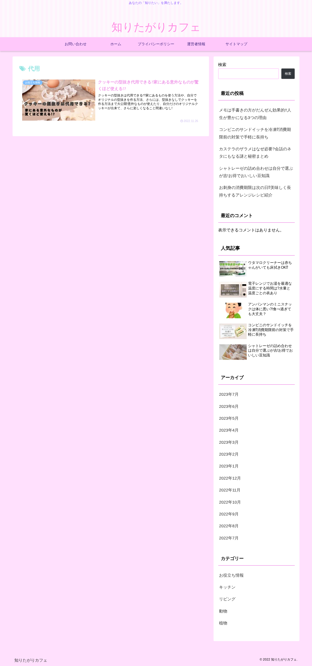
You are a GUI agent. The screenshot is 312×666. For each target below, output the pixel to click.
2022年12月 (230, 478)
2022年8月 (229, 526)
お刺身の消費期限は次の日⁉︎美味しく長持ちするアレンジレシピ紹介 (255, 191)
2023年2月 (229, 454)
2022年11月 (230, 490)
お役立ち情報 (231, 575)
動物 (223, 611)
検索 (222, 64)
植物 (223, 623)
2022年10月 (230, 502)
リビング (227, 599)
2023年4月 (229, 430)
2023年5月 (229, 418)
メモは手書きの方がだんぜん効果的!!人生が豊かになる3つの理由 (255, 114)
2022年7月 (229, 538)
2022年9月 (229, 514)
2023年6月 (229, 406)
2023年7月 (229, 394)
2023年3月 (229, 442)
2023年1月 (229, 466)
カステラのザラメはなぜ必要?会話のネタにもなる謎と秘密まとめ (255, 153)
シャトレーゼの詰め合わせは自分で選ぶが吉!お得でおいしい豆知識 (256, 172)
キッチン (227, 587)
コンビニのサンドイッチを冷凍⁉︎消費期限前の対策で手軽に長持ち (255, 133)
